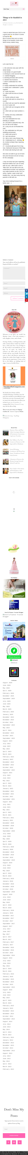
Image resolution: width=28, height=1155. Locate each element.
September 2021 (9, 799)
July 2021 (6, 804)
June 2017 (6, 931)
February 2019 (8, 878)
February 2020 (8, 847)
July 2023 (6, 743)
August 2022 (7, 773)
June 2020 (6, 836)
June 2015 (6, 995)
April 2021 (7, 812)
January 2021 (8, 820)
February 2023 (8, 757)
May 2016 (6, 966)
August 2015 (7, 990)
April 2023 (7, 751)
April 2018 (7, 905)
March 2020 (7, 844)
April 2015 (7, 1000)
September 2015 (9, 987)
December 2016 (8, 947)
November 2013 (8, 1045)
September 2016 (9, 955)
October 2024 (8, 722)
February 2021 (8, 818)
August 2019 (7, 863)
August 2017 (7, 926)
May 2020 (6, 839)
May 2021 (6, 810)
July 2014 (6, 1024)
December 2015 (8, 979)
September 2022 (9, 770)
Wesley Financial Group (17, 404)
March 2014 (7, 1035)
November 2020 (8, 825)
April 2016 (7, 968)
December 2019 (8, 852)
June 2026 (6, 685)
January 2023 (8, 759)
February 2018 (8, 910)
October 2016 (8, 953)
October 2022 (8, 767)
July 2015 (6, 992)
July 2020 (6, 833)
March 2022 (7, 786)
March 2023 (7, 754)
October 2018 (8, 889)
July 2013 (6, 1056)
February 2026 (8, 693)
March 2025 (7, 709)
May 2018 (6, 902)
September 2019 (9, 860)
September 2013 (9, 1050)
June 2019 (6, 868)
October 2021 (8, 796)
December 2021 (8, 791)
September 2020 (9, 831)
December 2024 (8, 717)
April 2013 (7, 1064)
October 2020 (8, 828)
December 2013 (8, 1043)
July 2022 (6, 775)
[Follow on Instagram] (14, 1142)
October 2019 (8, 857)
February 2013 (8, 1069)
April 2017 (7, 937)
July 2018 (6, 897)
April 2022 (7, 783)
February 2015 (8, 1005)
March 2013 (7, 1066)
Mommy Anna (7, 23)
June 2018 (6, 900)
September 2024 (9, 725)
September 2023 (9, 738)
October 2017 (8, 921)
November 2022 (8, 765)
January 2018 (8, 913)
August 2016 (7, 958)
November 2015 (8, 982)
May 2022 (6, 780)
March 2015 (7, 1003)
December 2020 (8, 823)
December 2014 (8, 1011)
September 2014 (9, 1019)
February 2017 (8, 942)
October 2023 (8, 735)
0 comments (10, 24)
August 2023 (7, 741)
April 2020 (7, 841)
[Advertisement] (14, 238)
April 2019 (7, 873)
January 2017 (8, 945)
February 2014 (8, 1037)
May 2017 (6, 934)
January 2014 (8, 1040)
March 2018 (7, 908)
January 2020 (8, 849)
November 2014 (8, 1013)
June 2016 (6, 963)
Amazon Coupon (14, 411)
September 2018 (9, 892)
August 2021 (7, 802)
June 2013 (6, 1058)
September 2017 (9, 923)
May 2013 (6, 1061)
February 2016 (8, 974)
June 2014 (6, 1027)
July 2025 (6, 701)
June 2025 (6, 704)
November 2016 (8, 950)
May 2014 (6, 1029)
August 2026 (7, 682)
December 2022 (8, 762)
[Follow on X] (20, 1142)
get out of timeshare (14, 402)
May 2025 (6, 706)
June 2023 (6, 746)
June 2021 (6, 807)
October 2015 (8, 984)
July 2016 (6, 961)
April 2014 (7, 1032)
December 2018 (8, 884)
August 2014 (7, 1021)
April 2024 (7, 730)
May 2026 (6, 688)
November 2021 (8, 794)
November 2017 (8, 918)
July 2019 (6, 865)
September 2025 (9, 698)
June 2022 (6, 778)
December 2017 (8, 915)
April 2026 (7, 690)
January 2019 (8, 881)
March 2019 (7, 876)
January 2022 (8, 788)
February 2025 (8, 712)
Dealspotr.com (14, 662)
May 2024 (6, 728)
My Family (18, 23)
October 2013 (8, 1048)
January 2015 (8, 1008)
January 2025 (8, 714)
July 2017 (6, 929)
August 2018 (7, 894)
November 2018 (8, 886)
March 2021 (7, 815)
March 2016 (7, 971)
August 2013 (7, 1053)
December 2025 (8, 696)
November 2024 (8, 720)
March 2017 (7, 939)
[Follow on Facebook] (8, 1142)
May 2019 (6, 870)
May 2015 (6, 998)
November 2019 (8, 855)
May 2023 (6, 749)
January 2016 (8, 976)
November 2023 (8, 733)
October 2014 (8, 1016)
